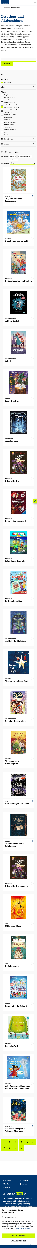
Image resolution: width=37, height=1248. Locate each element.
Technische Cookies (10, 1217)
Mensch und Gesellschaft (10, 122)
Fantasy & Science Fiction (10, 107)
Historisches (7, 112)
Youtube (7, 1187)
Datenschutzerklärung (23, 1228)
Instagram (24, 1180)
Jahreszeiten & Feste (9, 114)
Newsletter (8, 1180)
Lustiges (6, 119)
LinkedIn (24, 1184)
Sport (5, 132)
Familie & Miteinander (9, 105)
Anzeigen (7, 63)
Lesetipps (6, 82)
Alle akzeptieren (18, 1235)
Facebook (7, 1184)
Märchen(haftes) (8, 124)
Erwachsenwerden (9, 102)
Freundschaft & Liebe (9, 109)
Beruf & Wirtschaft (8, 97)
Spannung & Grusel (9, 129)
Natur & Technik (8, 127)
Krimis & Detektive (8, 117)
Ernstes (6, 100)
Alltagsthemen (7, 95)
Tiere (5, 134)
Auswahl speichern (18, 1241)
